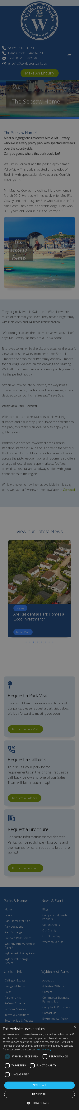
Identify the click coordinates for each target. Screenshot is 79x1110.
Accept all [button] (39, 1085)
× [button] (74, 1026)
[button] (39, 1103)
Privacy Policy (44, 1049)
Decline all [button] (39, 1094)
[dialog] (39, 1066)
